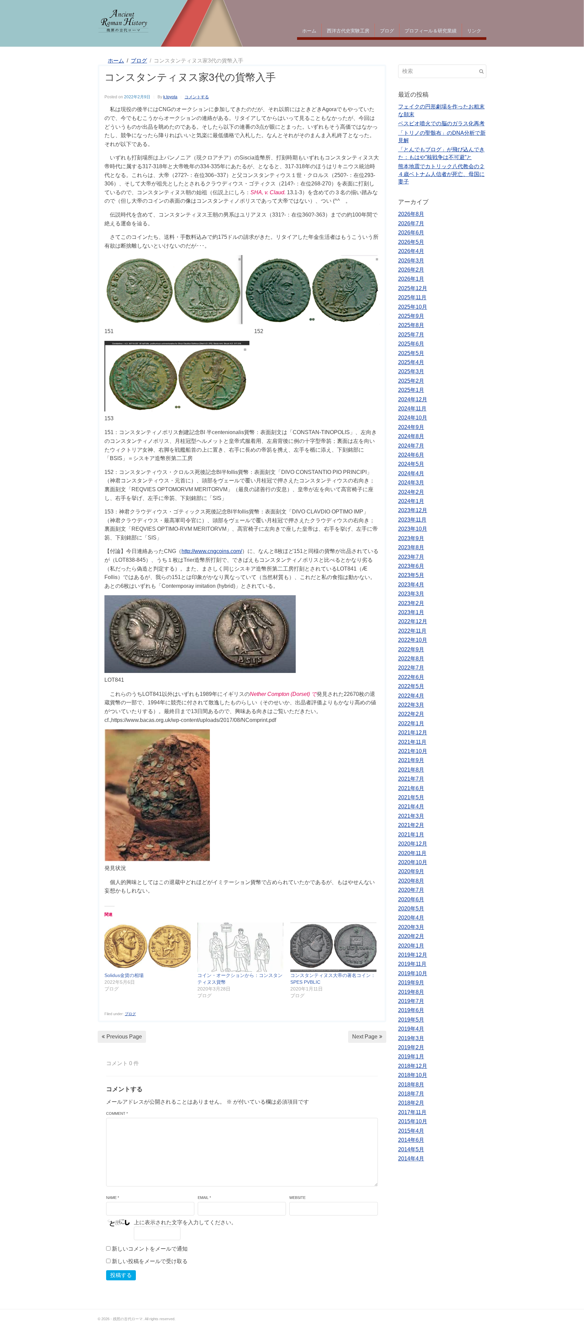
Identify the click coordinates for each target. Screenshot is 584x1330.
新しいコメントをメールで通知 (150, 1249)
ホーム (309, 30)
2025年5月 (411, 353)
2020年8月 (411, 881)
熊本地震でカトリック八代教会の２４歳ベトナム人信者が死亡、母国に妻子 (441, 174)
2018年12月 (412, 1066)
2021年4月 (411, 806)
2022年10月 (412, 640)
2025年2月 (411, 381)
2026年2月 (411, 270)
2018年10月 (412, 1075)
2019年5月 (411, 1020)
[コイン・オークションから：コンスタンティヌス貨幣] (240, 947)
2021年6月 (411, 788)
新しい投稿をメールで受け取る (150, 1261)
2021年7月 (411, 779)
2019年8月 (411, 992)
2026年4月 (411, 251)
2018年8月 (411, 1084)
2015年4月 (411, 1131)
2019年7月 (411, 1001)
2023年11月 (412, 520)
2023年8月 (411, 547)
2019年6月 (411, 1010)
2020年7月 (411, 890)
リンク (474, 30)
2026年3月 (411, 261)
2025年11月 (412, 297)
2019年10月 (412, 973)
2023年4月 (411, 584)
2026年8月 (411, 214)
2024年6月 (411, 455)
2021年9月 (411, 760)
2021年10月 (412, 751)
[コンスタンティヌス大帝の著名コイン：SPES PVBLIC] (333, 947)
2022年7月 (411, 668)
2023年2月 (411, 603)
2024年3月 (411, 482)
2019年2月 (411, 1047)
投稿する (121, 1275)
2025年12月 (412, 288)
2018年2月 (411, 1103)
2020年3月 (411, 927)
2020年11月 (412, 853)
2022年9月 (411, 649)
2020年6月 (411, 899)
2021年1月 (411, 834)
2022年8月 (411, 658)
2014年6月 (411, 1140)
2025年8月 (411, 325)
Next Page (365, 1036)
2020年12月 (412, 844)
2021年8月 (411, 770)
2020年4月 (411, 918)
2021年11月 (412, 742)
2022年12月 (412, 621)
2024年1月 (411, 501)
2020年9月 (411, 871)
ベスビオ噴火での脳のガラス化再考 (441, 123)
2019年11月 (412, 964)
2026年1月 (411, 279)
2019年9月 (411, 982)
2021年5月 (411, 797)
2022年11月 (412, 631)
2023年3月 (411, 594)
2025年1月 (411, 390)
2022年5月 (411, 686)
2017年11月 (412, 1112)
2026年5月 (411, 242)
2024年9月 (411, 427)
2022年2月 (411, 714)
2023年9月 (411, 538)
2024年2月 (411, 492)
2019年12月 (412, 955)
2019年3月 (411, 1038)
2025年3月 (411, 371)
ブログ (387, 30)
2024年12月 (412, 399)
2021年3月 (411, 816)
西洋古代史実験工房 (348, 30)
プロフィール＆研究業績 (431, 30)
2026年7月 (411, 223)
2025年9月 (411, 316)
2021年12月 (412, 732)
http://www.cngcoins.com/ (211, 551)
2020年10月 (412, 862)
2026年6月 (411, 232)
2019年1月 (411, 1056)
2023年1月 (411, 612)
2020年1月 (411, 946)
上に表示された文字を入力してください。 (185, 1222)
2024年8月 (411, 436)
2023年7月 (411, 557)
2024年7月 (411, 446)
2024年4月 (411, 473)
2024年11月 (412, 408)
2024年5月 (411, 464)
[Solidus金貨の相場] (147, 947)
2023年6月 (411, 566)
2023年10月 (412, 529)
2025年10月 (412, 307)
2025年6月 (411, 344)
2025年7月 (411, 334)
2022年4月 (411, 696)
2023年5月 (411, 575)
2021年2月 (411, 825)
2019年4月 (411, 1029)
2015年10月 (412, 1121)
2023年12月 (412, 510)
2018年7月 (411, 1094)
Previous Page (124, 1036)
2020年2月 (411, 936)
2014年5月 (411, 1149)
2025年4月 (411, 362)
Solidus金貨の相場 (124, 975)
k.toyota (170, 97)
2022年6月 (411, 677)
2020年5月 (411, 908)
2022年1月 (411, 723)
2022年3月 (411, 705)
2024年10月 (412, 418)
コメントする (197, 97)
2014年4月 (411, 1158)
